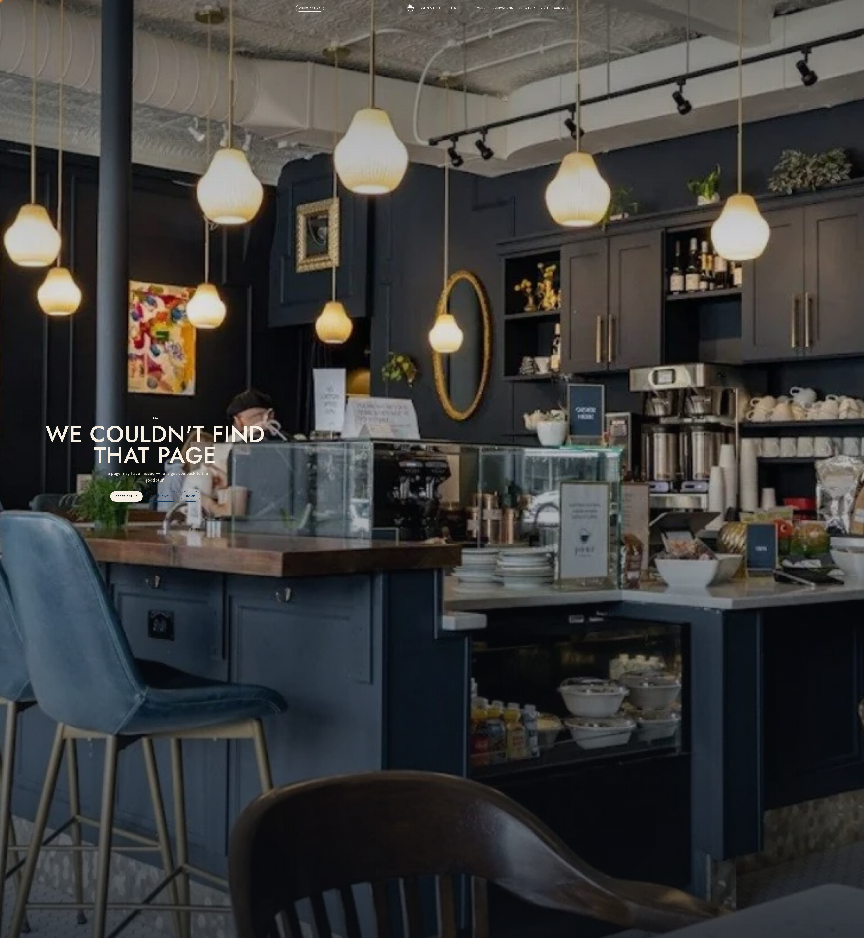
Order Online (309, 8)
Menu (481, 7)
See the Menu (162, 496)
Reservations (502, 7)
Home (190, 496)
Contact (561, 7)
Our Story (526, 7)
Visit (545, 7)
